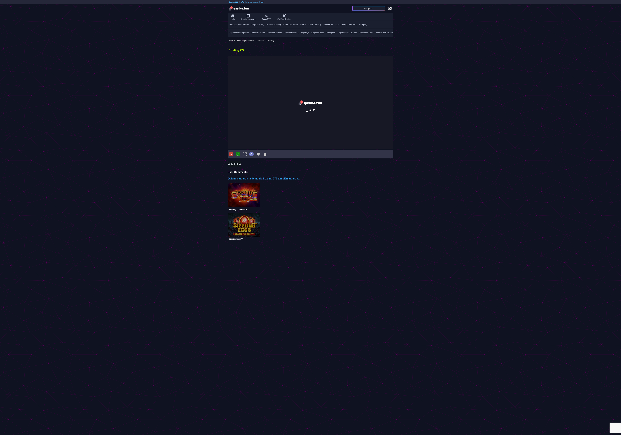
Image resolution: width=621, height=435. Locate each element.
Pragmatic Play (257, 25)
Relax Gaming (314, 25)
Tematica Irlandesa (291, 33)
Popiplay (363, 25)
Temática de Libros (366, 33)
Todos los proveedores (239, 25)
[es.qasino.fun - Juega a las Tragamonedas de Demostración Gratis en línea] (239, 8)
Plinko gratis (331, 33)
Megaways (304, 33)
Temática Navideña (274, 33)
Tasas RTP (266, 19)
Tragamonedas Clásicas (347, 33)
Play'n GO (353, 25)
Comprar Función (258, 33)
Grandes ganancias (248, 19)
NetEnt (303, 25)
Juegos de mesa (317, 33)
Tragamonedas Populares (239, 33)
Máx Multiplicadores (284, 19)
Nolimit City (328, 25)
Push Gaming (341, 25)
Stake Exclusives (290, 25)
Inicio (233, 19)
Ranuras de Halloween (384, 33)
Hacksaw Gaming (273, 25)
